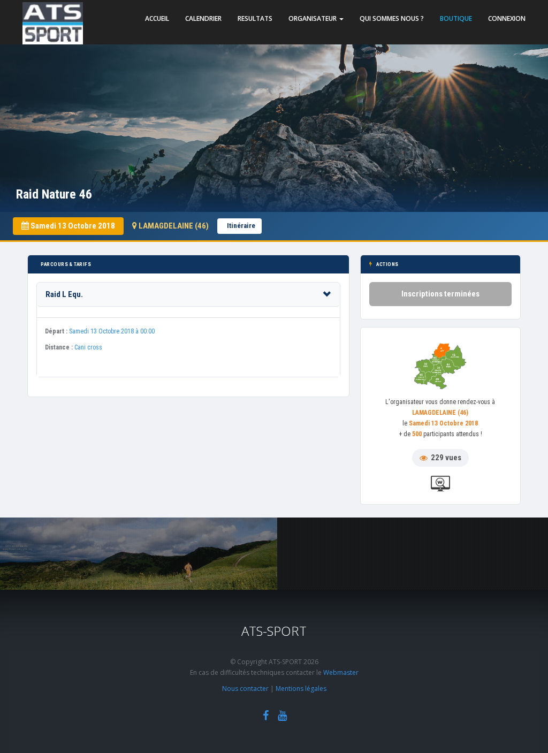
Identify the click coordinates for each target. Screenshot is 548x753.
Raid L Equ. (64, 294)
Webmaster (341, 672)
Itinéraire (241, 226)
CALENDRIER (203, 18)
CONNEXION (507, 18)
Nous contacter (245, 688)
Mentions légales (301, 688)
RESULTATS (255, 18)
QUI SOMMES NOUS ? (392, 18)
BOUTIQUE (456, 18)
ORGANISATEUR (313, 18)
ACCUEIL (157, 18)
